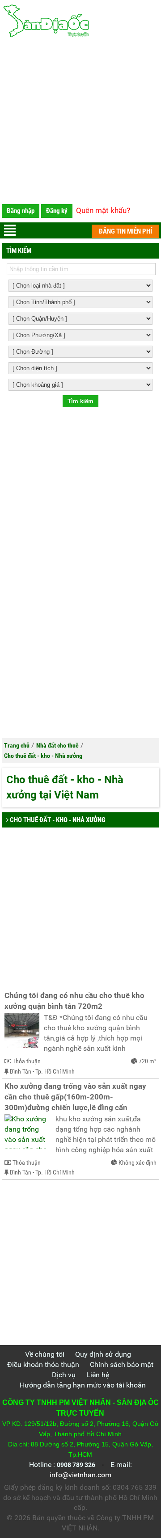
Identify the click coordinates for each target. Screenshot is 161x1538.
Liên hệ (97, 1375)
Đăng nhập (20, 211)
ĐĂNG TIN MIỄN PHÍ (125, 231)
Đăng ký (57, 211)
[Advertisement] (80, 122)
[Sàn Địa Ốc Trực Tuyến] (81, 21)
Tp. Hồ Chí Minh (55, 1071)
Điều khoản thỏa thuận (43, 1364)
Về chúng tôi (44, 1354)
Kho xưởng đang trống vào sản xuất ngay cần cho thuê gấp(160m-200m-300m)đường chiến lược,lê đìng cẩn (76, 1097)
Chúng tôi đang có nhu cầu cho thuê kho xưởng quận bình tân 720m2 (75, 1001)
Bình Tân (20, 1071)
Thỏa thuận (27, 1061)
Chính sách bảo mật (121, 1364)
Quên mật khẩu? (103, 210)
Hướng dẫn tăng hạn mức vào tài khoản (83, 1385)
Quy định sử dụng (103, 1354)
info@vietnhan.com (80, 1475)
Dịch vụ (64, 1375)
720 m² (148, 1061)
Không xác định (138, 1162)
